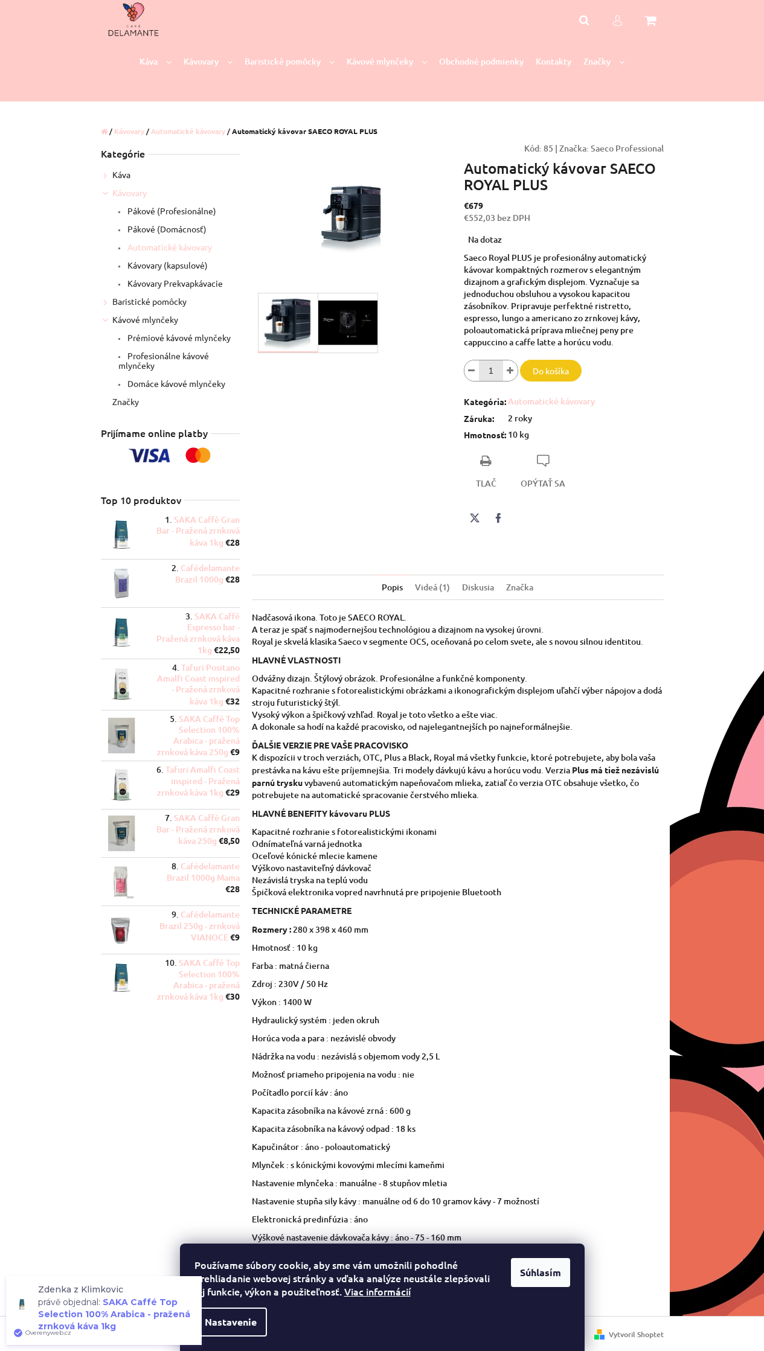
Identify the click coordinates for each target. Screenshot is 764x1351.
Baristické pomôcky (149, 301)
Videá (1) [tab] (432, 587)
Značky (125, 401)
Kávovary (129, 192)
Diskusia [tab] (478, 587)
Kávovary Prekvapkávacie (174, 283)
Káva (121, 174)
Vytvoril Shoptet (636, 1334)
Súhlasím (540, 1272)
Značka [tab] (519, 587)
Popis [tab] (392, 587)
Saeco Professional (627, 148)
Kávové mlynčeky (145, 319)
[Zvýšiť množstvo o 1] (510, 370)
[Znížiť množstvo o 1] (471, 370)
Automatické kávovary (169, 246)
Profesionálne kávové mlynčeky (163, 360)
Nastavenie (231, 1321)
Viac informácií (377, 1291)
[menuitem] (155, 62)
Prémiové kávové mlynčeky (178, 337)
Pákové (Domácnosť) (166, 228)
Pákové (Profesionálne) (171, 210)
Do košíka (551, 370)
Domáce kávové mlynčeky (175, 383)
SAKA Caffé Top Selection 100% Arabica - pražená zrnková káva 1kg (114, 1314)
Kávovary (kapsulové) (167, 265)
